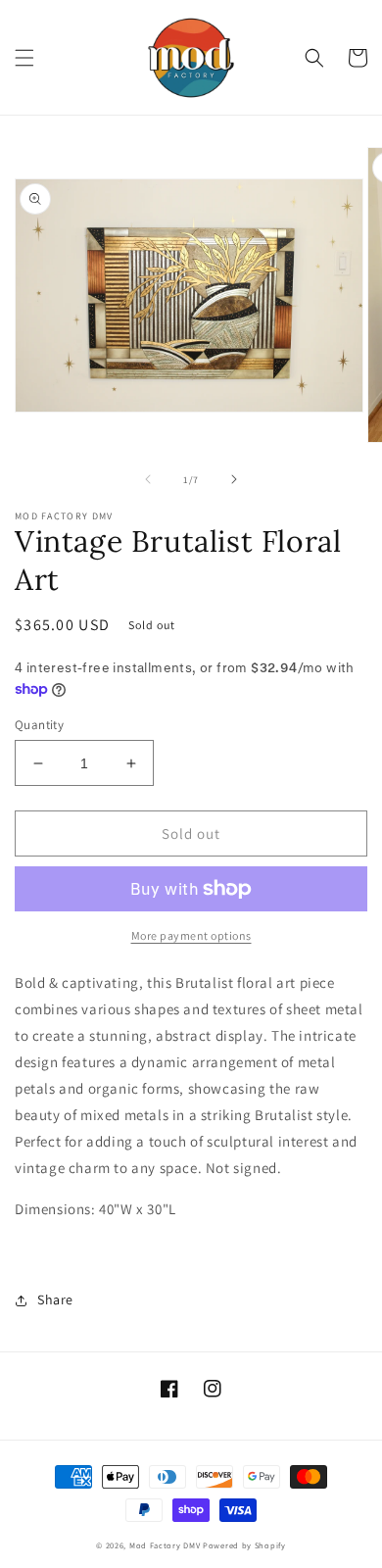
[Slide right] (234, 479)
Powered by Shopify (244, 1545)
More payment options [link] (191, 935)
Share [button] (55, 1299)
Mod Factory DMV (165, 1545)
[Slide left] (147, 479)
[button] (24, 57)
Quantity (39, 724)
